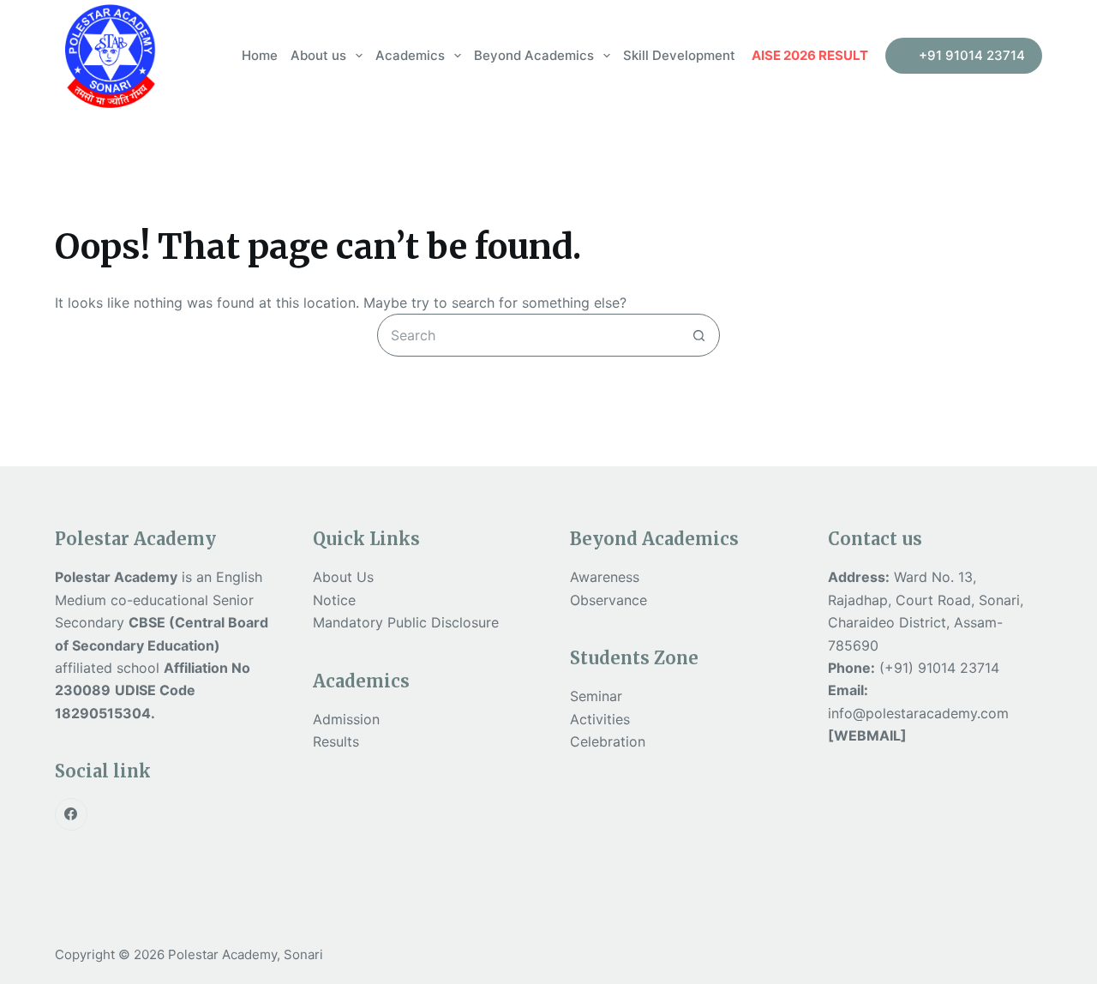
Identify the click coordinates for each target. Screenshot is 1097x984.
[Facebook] (71, 814)
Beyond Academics (534, 55)
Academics (410, 55)
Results (336, 741)
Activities (600, 719)
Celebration (607, 741)
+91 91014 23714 (972, 55)
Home (260, 55)
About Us (343, 576)
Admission (346, 719)
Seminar (596, 696)
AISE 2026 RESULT (810, 55)
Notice (334, 600)
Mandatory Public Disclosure (406, 622)
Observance (608, 600)
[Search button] (698, 335)
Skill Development (679, 55)
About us (318, 55)
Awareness (604, 576)
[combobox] (528, 335)
